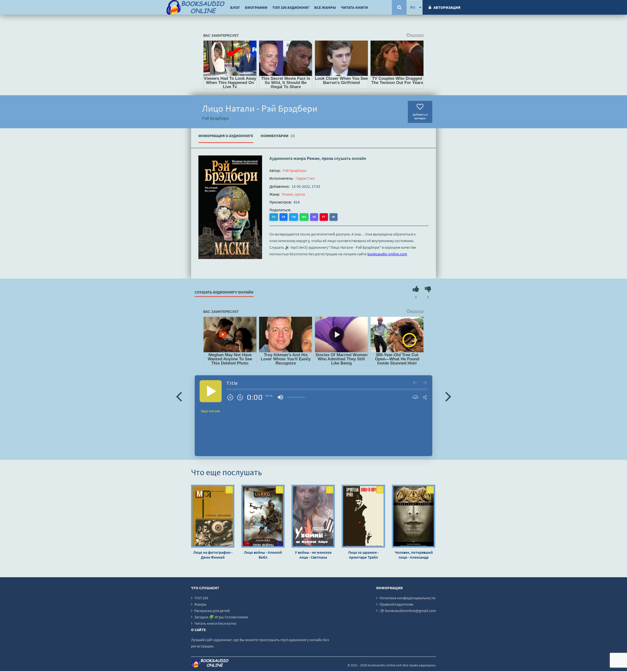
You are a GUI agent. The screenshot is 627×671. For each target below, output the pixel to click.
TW (293, 217)
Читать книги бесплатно (215, 623)
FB (283, 217)
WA (304, 217)
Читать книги (354, 7)
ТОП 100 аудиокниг (290, 7)
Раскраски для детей (212, 610)
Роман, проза (320, 158)
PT (324, 217)
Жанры (200, 604)
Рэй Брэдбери (294, 170)
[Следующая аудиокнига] (448, 396)
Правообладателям (396, 604)
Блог (235, 7)
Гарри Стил (305, 178)
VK (333, 217)
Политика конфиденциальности (407, 597)
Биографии (256, 7)
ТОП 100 (201, 597)
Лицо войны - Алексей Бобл (263, 555)
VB (314, 217)
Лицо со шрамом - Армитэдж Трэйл (363, 555)
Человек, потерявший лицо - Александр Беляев (414, 555)
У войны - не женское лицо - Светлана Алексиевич (313, 555)
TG (274, 217)
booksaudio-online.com (387, 253)
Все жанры (325, 7)
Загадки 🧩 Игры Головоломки (221, 616)
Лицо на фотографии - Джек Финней (212, 555)
